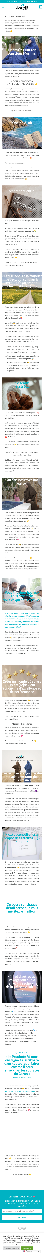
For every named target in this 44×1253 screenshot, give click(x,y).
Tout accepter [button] (27, 1248)
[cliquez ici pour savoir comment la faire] (20, 1091)
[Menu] (3, 7)
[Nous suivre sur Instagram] (24, 1228)
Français (28, 1251)
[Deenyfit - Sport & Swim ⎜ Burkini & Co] (22, 7)
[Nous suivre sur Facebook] (20, 1228)
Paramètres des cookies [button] (11, 1248)
